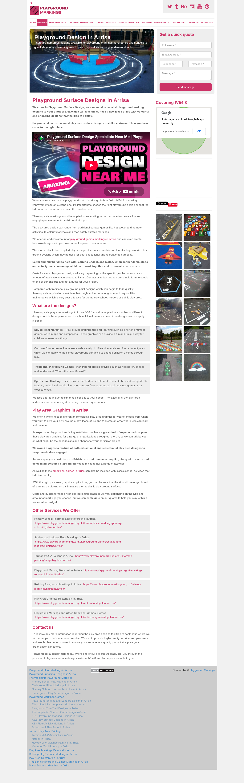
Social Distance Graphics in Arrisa (49, 765)
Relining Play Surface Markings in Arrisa (53, 754)
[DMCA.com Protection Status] (102, 670)
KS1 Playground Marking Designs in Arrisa (57, 715)
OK (199, 131)
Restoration (161, 22)
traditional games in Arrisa (69, 470)
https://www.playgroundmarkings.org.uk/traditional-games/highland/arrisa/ (79, 617)
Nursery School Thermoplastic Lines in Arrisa (59, 689)
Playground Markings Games (46, 696)
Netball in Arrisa (41, 738)
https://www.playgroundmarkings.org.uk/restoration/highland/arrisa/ (75, 603)
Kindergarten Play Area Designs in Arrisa (56, 693)
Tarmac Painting (106, 22)
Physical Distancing (201, 22)
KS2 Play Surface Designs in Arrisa (53, 719)
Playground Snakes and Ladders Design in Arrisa (61, 700)
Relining (147, 22)
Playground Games (81, 22)
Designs (42, 22)
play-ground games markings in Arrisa (93, 238)
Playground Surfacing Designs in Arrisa (52, 673)
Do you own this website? (175, 131)
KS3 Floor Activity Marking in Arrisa (53, 723)
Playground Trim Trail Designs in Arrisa (55, 708)
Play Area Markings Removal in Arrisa (51, 750)
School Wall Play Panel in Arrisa (51, 727)
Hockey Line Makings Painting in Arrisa (55, 742)
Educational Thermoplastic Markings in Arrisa (59, 704)
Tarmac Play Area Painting (45, 731)
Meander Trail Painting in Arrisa (51, 746)
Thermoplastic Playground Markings (50, 677)
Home (33, 22)
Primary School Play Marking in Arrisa (54, 681)
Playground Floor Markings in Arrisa (50, 670)
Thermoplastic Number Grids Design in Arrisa (59, 712)
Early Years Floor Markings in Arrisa (53, 685)
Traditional (178, 22)
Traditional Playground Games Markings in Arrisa (58, 761)
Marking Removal (129, 22)
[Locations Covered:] (31, 3)
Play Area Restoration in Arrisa (47, 757)
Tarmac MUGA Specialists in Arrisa (52, 734)
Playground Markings (202, 670)
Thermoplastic (58, 22)
